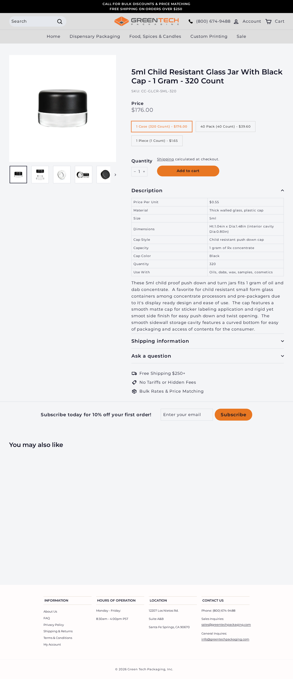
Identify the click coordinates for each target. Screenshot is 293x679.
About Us (50, 611)
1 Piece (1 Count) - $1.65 (157, 141)
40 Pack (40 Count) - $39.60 (226, 126)
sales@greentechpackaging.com (226, 624)
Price (137, 103)
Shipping (165, 159)
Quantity (141, 161)
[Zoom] (62, 108)
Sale (241, 36)
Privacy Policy (53, 625)
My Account (52, 644)
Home (53, 36)
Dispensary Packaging (95, 36)
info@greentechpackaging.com (225, 639)
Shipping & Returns (58, 631)
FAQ (46, 618)
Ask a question (151, 356)
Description (147, 190)
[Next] (113, 174)
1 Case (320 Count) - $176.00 (161, 126)
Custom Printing (209, 36)
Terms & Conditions (57, 638)
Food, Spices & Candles (155, 36)
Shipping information (160, 341)
